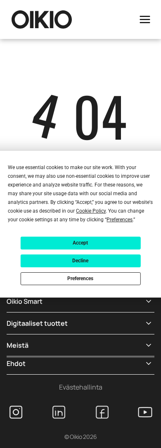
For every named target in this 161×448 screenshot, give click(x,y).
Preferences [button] (120, 220)
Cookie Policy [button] (91, 211)
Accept (80, 243)
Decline (80, 261)
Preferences (80, 278)
